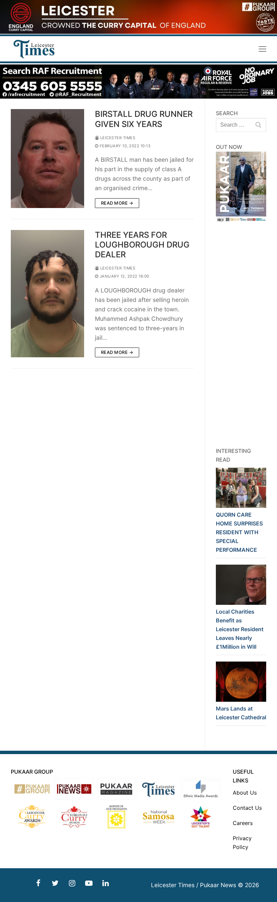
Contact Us (247, 807)
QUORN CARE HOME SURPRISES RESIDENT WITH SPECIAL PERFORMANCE (239, 532)
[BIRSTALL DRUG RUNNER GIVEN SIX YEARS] (47, 158)
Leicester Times (117, 137)
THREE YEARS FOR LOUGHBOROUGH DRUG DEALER (142, 244)
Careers (243, 823)
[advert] (138, 32)
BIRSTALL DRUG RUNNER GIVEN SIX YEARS (144, 119)
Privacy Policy (242, 842)
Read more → (117, 203)
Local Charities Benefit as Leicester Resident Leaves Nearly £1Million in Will (239, 629)
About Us (245, 792)
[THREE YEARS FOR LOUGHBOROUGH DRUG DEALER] (47, 293)
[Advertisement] (241, 334)
